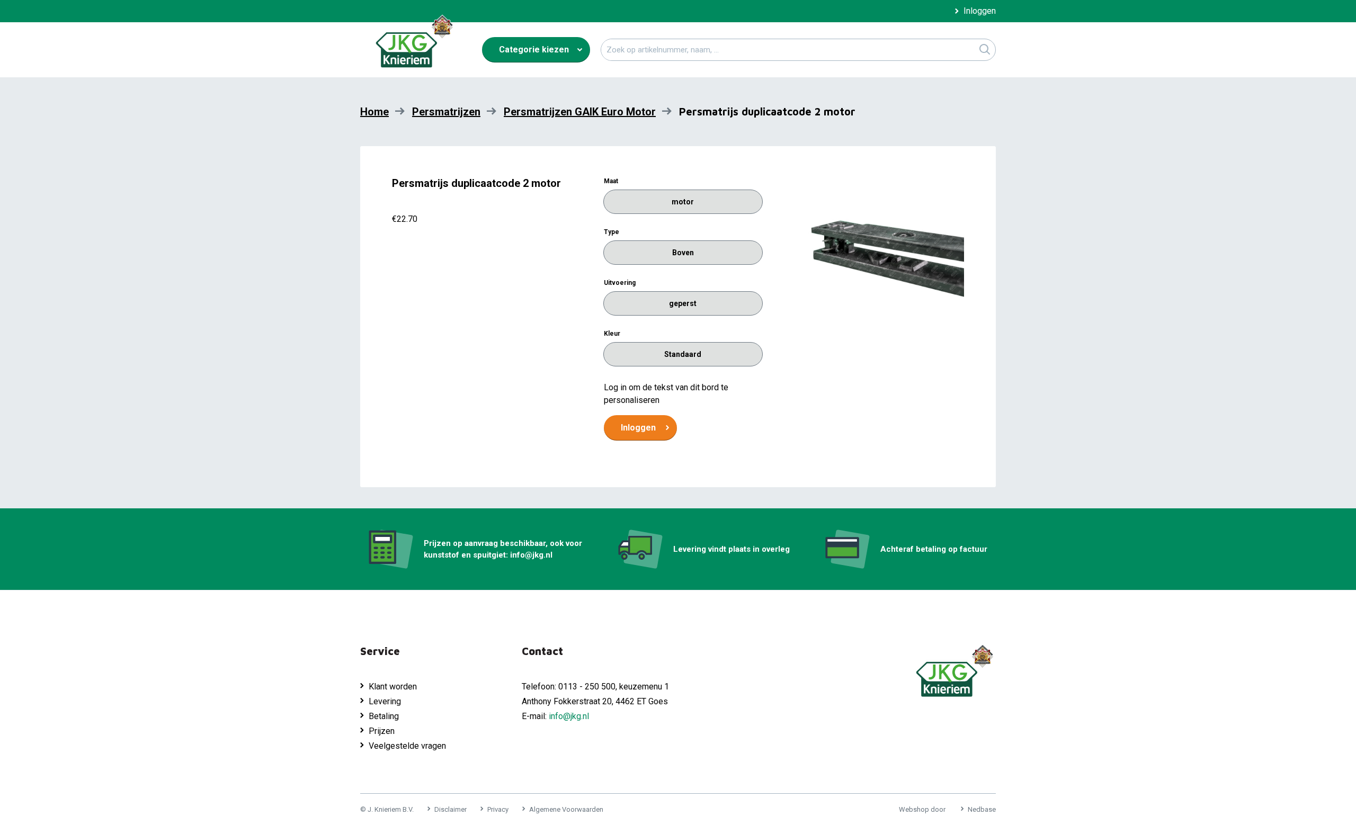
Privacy (497, 809)
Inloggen (980, 11)
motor (683, 202)
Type (611, 232)
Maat (611, 181)
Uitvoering (620, 283)
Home (374, 111)
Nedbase (982, 809)
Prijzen (382, 731)
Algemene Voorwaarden (566, 809)
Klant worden (393, 686)
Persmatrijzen (446, 111)
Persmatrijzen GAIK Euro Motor (580, 111)
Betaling (384, 716)
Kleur (612, 333)
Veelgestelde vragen (407, 746)
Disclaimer (450, 809)
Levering (385, 701)
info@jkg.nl (569, 716)
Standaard (682, 354)
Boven (683, 252)
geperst (683, 303)
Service (380, 651)
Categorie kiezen (534, 49)
